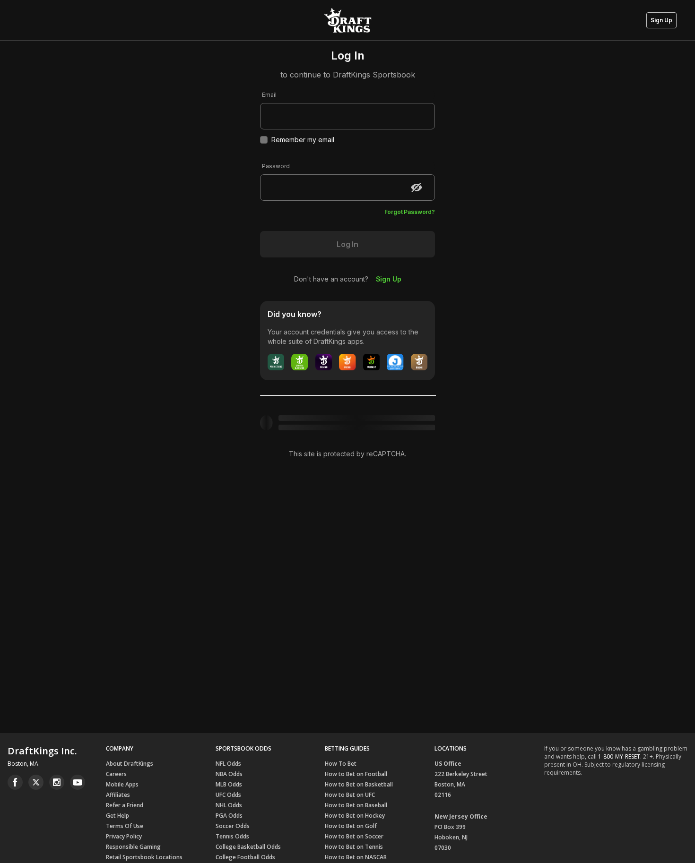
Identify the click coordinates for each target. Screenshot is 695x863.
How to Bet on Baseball (356, 805)
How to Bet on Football (356, 774)
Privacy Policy (124, 836)
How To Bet (340, 764)
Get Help (117, 816)
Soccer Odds (233, 826)
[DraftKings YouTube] (77, 782)
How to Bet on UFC (350, 795)
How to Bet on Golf (351, 826)
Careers (116, 774)
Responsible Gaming (133, 847)
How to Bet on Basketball (359, 784)
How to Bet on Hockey (355, 816)
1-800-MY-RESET (619, 756)
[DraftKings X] (35, 782)
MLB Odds (229, 784)
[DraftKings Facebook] (15, 782)
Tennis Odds (232, 836)
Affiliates (118, 795)
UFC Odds (228, 795)
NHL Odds (229, 805)
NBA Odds (229, 774)
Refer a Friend (124, 805)
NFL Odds (228, 764)
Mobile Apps (122, 784)
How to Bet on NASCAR (356, 857)
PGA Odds (229, 816)
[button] (661, 20)
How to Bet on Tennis (354, 847)
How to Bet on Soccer (354, 836)
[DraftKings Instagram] (56, 782)
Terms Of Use (124, 826)
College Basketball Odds (248, 847)
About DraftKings (129, 764)
